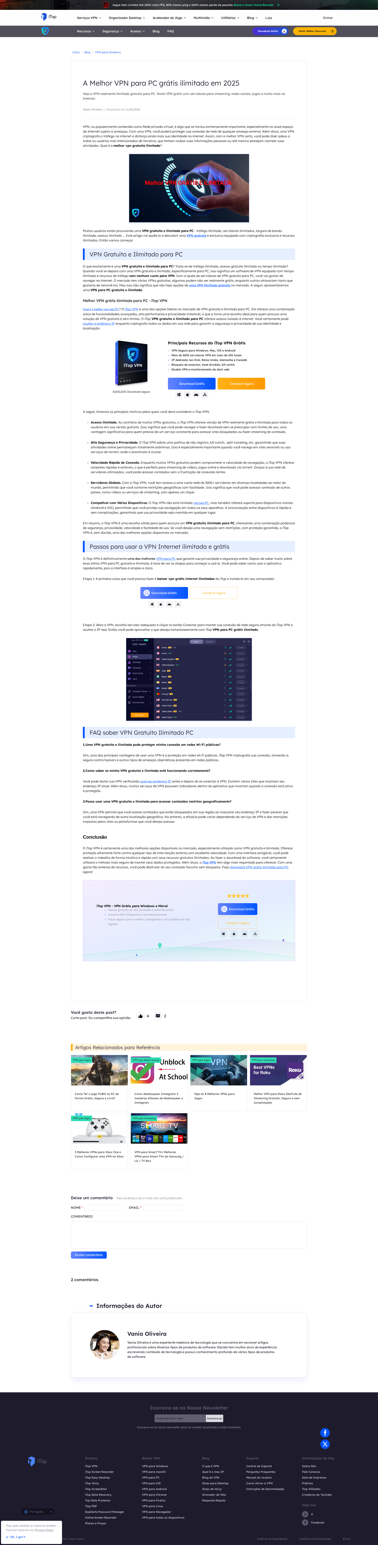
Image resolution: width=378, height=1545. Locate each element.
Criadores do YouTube (317, 1494)
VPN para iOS (151, 1483)
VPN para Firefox (154, 1500)
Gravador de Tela (214, 1494)
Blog (156, 31)
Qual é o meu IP (213, 1472)
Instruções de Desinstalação (265, 1489)
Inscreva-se (214, 1418)
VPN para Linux (152, 1506)
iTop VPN (131, 309)
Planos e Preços (95, 1523)
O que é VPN (210, 1466)
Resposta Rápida (213, 1500)
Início (76, 52)
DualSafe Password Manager (104, 1512)
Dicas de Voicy (212, 1489)
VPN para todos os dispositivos (163, 1517)
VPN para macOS (154, 1472)
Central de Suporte (259, 1466)
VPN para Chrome (154, 1494)
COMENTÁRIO (82, 1216)
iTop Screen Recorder (99, 1472)
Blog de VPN (210, 1477)
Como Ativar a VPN (259, 1483)
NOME (77, 1207)
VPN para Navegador (156, 1512)
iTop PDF (91, 1506)
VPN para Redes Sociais (145, 1060)
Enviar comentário (89, 1255)
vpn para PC (201, 503)
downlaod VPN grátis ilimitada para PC (259, 867)
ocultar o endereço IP (99, 323)
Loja (268, 18)
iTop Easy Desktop (97, 1477)
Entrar (328, 18)
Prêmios (307, 1483)
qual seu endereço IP (155, 781)
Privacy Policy (44, 1530)
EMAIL (135, 1207)
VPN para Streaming (263, 1060)
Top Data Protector (98, 1500)
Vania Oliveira (92, 109)
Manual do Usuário (259, 1477)
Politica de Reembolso (272, 1539)
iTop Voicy (92, 1483)
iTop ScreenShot (96, 1489)
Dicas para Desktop (215, 1483)
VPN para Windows (108, 52)
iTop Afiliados (311, 1489)
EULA (346, 1539)
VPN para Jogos (82, 1060)
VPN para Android (154, 1489)
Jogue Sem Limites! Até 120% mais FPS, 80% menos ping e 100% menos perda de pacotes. (193, 5)
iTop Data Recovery (98, 1494)
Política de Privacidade (315, 1539)
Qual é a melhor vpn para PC (101, 309)
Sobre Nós (309, 1466)
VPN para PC (166, 559)
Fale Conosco (311, 1472)
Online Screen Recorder (101, 1517)
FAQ (170, 31)
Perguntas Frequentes (260, 1472)
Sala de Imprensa (314, 1477)
